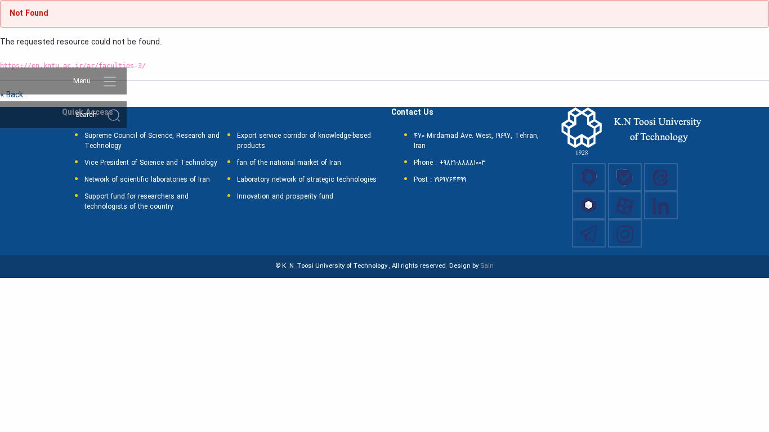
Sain (487, 266)
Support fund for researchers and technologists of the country (136, 202)
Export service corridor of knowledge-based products (304, 141)
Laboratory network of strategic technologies (307, 180)
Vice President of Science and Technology (150, 163)
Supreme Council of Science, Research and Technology (152, 141)
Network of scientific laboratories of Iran (147, 180)
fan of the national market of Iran (289, 163)
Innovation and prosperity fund (285, 197)
